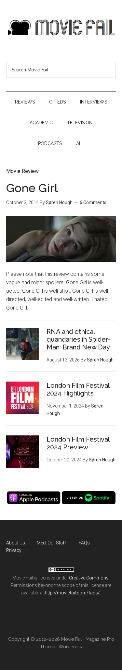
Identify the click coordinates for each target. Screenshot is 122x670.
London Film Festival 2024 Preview (78, 443)
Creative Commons (89, 577)
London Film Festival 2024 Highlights (78, 389)
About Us (15, 542)
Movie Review (22, 171)
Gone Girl (32, 188)
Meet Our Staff (51, 542)
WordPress (70, 646)
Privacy (13, 550)
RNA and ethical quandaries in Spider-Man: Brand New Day (78, 339)
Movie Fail (61, 27)
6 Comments (93, 202)
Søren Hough (59, 202)
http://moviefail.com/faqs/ (72, 592)
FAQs (84, 542)
